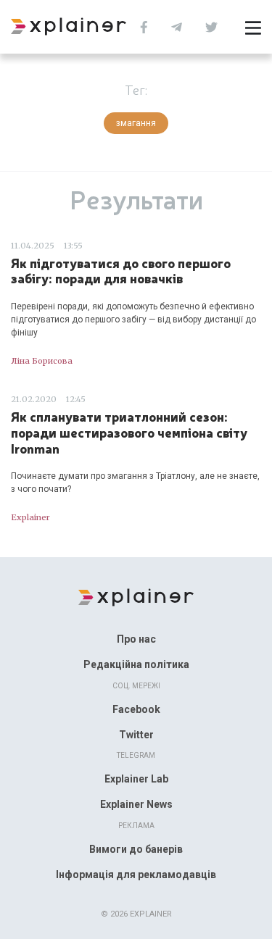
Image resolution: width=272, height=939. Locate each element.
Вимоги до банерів (136, 849)
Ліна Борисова (42, 361)
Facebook (136, 709)
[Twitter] (215, 26)
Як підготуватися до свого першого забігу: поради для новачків (121, 270)
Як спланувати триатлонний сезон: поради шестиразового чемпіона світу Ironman (129, 432)
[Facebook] (147, 26)
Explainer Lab (136, 779)
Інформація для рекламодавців (136, 874)
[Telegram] (180, 26)
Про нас (136, 639)
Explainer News (136, 804)
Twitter (136, 734)
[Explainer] (136, 595)
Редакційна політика (136, 664)
